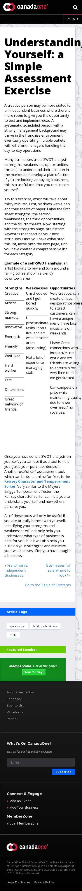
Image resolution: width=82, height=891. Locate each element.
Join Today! (33, 672)
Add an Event (20, 801)
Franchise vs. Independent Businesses (16, 570)
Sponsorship (15, 705)
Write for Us (15, 712)
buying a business (45, 626)
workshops (17, 626)
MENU (73, 19)
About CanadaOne (20, 692)
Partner (12, 718)
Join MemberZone (24, 823)
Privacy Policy (44, 882)
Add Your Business (24, 807)
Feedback (14, 699)
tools (13, 635)
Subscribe (64, 772)
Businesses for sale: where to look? (58, 570)
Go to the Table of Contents (48, 585)
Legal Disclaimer (18, 882)
